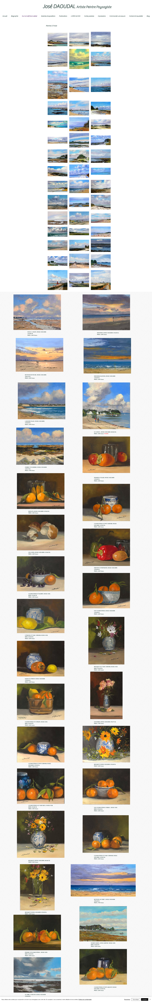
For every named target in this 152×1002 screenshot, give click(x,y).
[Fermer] (150, 999)
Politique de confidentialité (85, 999)
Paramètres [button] (127, 999)
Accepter (144, 999)
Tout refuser (136, 999)
